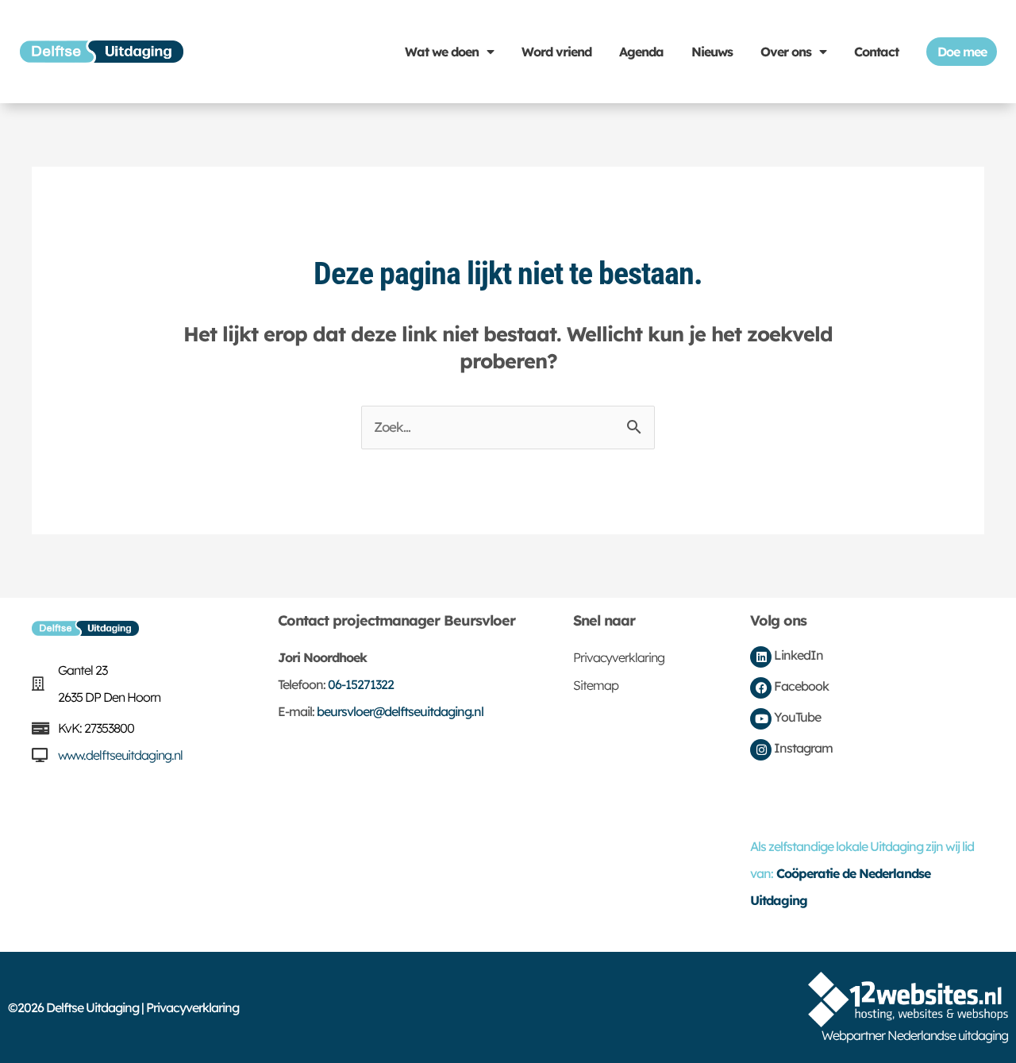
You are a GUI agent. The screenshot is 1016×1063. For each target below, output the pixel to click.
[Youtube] (761, 719)
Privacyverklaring (618, 657)
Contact (876, 52)
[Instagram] (761, 750)
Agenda (641, 52)
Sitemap (595, 685)
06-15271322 (361, 684)
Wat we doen (442, 52)
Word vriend (556, 52)
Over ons (785, 52)
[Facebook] (761, 688)
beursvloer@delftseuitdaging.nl (400, 711)
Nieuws (712, 52)
